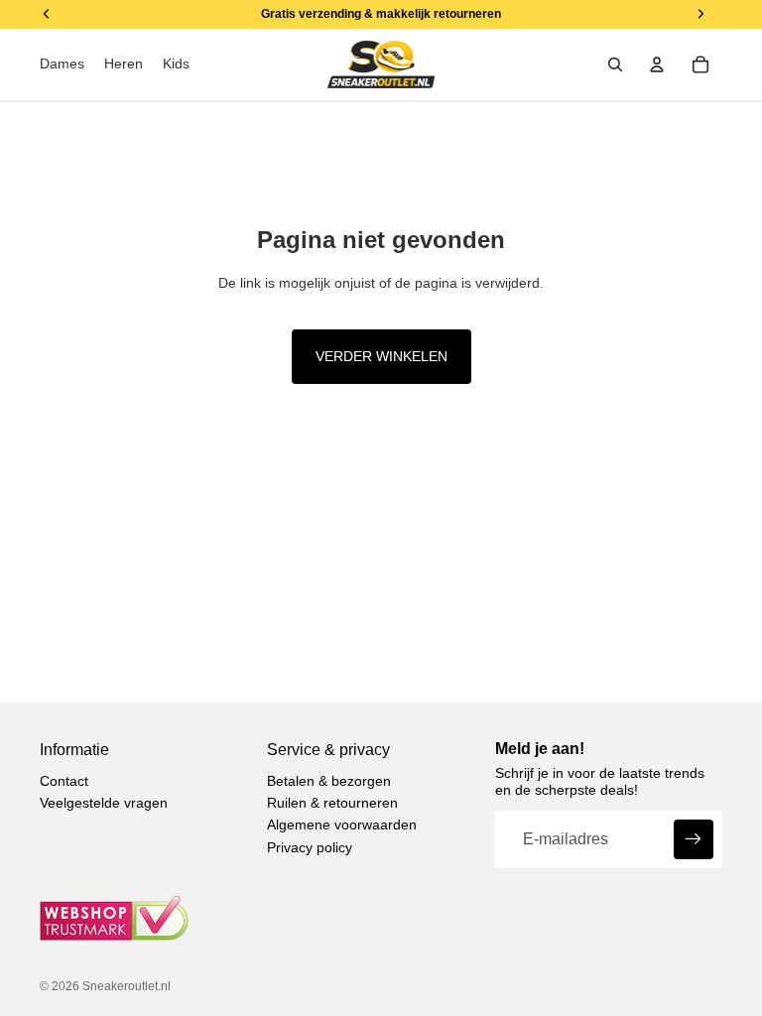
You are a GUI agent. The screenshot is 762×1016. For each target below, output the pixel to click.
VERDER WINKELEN (381, 356)
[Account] (657, 64)
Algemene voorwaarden (342, 824)
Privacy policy (309, 847)
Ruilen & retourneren (332, 803)
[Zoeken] (615, 64)
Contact (64, 781)
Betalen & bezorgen (329, 781)
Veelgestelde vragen (104, 803)
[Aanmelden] (693, 839)
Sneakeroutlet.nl (126, 986)
